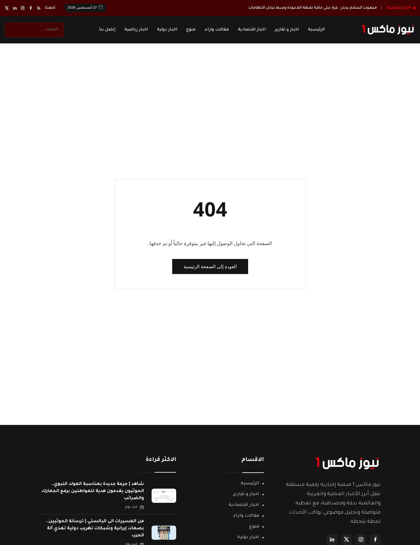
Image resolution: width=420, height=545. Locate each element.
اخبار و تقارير (287, 29)
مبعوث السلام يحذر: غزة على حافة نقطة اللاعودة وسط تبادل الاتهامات (312, 8)
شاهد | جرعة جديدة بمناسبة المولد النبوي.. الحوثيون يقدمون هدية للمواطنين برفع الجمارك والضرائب (93, 491)
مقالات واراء (217, 29)
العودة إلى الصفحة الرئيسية (210, 266)
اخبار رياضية (136, 29)
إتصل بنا (107, 29)
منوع (191, 29)
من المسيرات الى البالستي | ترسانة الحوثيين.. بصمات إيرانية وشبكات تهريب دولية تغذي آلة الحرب (95, 528)
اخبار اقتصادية (252, 29)
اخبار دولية (167, 29)
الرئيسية (316, 29)
